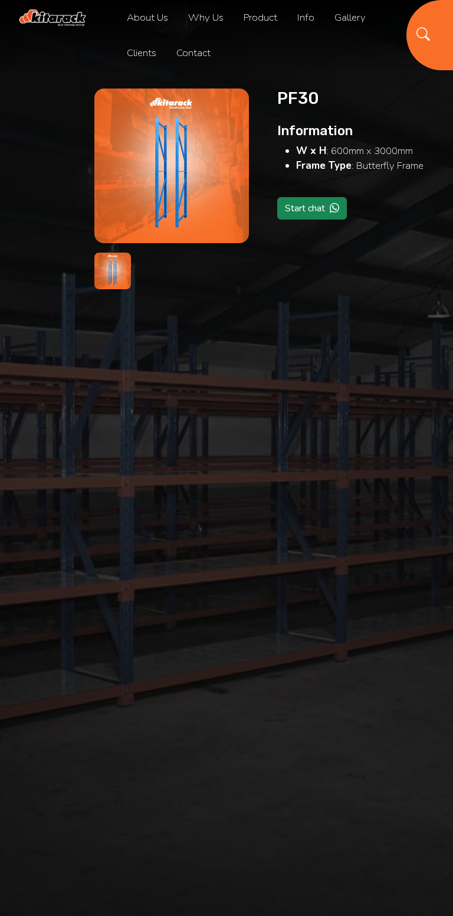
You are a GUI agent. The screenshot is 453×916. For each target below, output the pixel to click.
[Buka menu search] (429, 35)
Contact (193, 53)
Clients (141, 53)
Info (305, 17)
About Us (147, 17)
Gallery (350, 17)
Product (260, 17)
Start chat (305, 208)
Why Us (206, 17)
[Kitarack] (52, 18)
